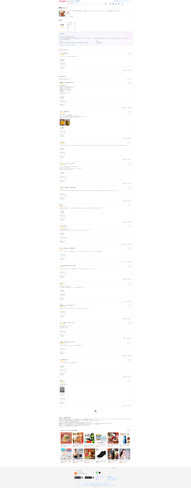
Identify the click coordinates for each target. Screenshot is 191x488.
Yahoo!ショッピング (86, 483)
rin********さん (129, 306)
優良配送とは (110, 476)
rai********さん (129, 164)
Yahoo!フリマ (105, 483)
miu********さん (129, 54)
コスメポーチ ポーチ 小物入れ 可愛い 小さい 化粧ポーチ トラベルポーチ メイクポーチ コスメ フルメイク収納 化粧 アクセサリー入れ (93, 10)
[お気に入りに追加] (130, 16)
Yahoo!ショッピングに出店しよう (113, 479)
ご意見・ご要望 (112, 485)
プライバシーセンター (87, 485)
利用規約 (91, 485)
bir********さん (129, 206)
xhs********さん (129, 249)
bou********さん (129, 188)
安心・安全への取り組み (111, 478)
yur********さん (129, 227)
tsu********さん (129, 143)
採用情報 (101, 485)
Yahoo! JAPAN (93, 483)
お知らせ (97, 479)
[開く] (62, 122)
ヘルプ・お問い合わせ (106, 485)
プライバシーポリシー (80, 485)
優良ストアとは (98, 478)
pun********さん (129, 284)
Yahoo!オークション (99, 483)
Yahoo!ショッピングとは (100, 476)
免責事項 (98, 485)
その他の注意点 (73, 45)
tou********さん (129, 343)
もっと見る (128, 430)
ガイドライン (95, 485)
